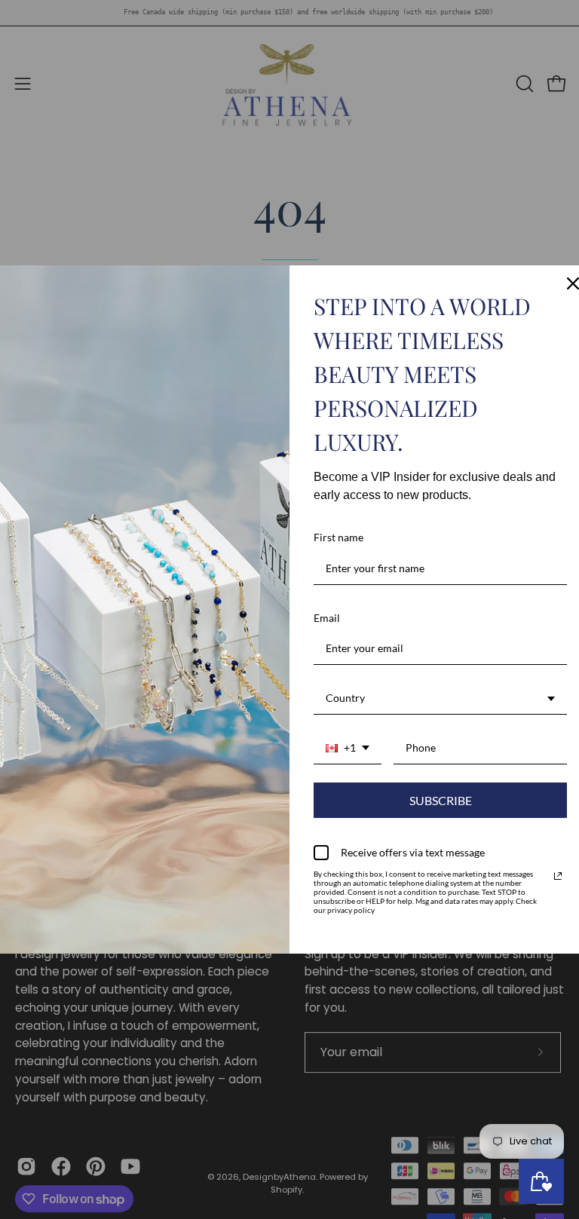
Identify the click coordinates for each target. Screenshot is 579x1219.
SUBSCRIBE (440, 800)
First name (338, 537)
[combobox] (440, 699)
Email (327, 617)
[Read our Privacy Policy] (558, 876)
